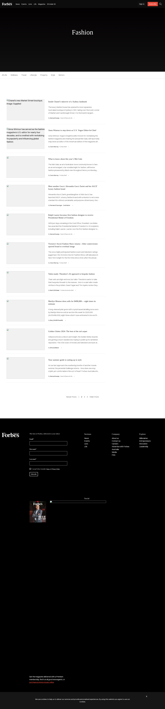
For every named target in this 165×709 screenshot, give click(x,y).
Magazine (41, 4)
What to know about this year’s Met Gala (65, 159)
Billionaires (143, 438)
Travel (23, 75)
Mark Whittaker (54, 290)
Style (53, 75)
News (18, 4)
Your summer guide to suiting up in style (65, 360)
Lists (30, 4)
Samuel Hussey (54, 118)
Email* (32, 439)
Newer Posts (71, 397)
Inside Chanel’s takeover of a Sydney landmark (67, 102)
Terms (48, 469)
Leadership (143, 446)
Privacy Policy (56, 469)
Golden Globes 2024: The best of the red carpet (67, 331)
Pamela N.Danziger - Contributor (60, 205)
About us (115, 438)
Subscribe (152, 4)
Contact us (116, 441)
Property (43, 75)
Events (24, 4)
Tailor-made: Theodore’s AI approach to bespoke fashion (71, 274)
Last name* (33, 459)
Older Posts (94, 397)
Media (114, 452)
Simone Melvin (54, 348)
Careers (115, 444)
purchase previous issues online (41, 682)
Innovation (143, 444)
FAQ (113, 455)
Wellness (14, 75)
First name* (33, 449)
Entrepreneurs (145, 441)
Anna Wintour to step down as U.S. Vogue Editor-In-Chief (72, 130)
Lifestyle (33, 75)
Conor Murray (54, 147)
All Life (4, 75)
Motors (61, 75)
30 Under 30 (51, 4)
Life (35, 4)
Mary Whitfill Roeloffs (56, 320)
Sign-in (141, 4)
